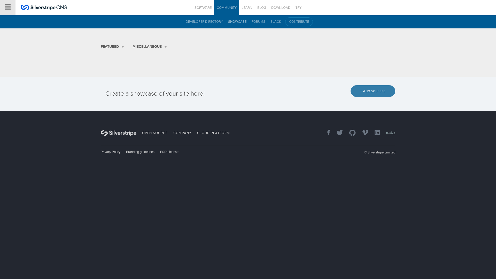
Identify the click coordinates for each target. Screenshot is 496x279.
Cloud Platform (213, 133)
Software (203, 8)
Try (298, 8)
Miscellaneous (148, 46)
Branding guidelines (140, 152)
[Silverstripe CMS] (44, 8)
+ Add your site (373, 91)
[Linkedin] (374, 133)
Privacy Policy (110, 152)
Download (280, 8)
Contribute (299, 22)
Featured (110, 46)
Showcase (237, 22)
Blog (261, 8)
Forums (258, 22)
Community (227, 8)
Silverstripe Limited (381, 152)
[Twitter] (337, 133)
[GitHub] (350, 133)
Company (182, 133)
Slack (275, 22)
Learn (247, 8)
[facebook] (326, 133)
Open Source (155, 133)
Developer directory (204, 22)
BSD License (169, 152)
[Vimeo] (362, 133)
